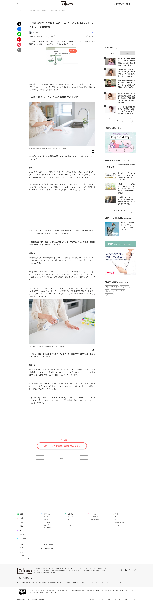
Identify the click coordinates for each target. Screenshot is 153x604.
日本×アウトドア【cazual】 (64, 582)
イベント (70, 525)
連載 (21, 522)
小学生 (117, 525)
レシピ (22, 534)
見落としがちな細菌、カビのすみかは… (62, 446)
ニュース (23, 538)
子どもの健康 (95, 519)
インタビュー (124, 287)
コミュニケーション (26, 558)
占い (21, 530)
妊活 (116, 517)
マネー (22, 550)
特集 (21, 518)
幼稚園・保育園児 (120, 522)
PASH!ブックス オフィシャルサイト (115, 582)
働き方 (46, 517)
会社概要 (133, 599)
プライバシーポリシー (123, 599)
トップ (19, 10)
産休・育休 (47, 525)
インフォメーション (50, 544)
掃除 (52, 36)
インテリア (23, 555)
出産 (116, 519)
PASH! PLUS (38, 582)
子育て (117, 514)
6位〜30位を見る (120, 121)
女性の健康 (94, 517)
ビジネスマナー (48, 522)
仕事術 (46, 519)
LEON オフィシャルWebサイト (81, 582)
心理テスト (109, 295)
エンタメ (71, 514)
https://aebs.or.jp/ (59, 593)
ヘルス (93, 514)
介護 (107, 291)
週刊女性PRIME (21, 582)
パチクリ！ (92, 582)
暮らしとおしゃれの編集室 (49, 582)
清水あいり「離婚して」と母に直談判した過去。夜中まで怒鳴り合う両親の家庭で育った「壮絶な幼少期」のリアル (126, 98)
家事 (21, 547)
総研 (21, 514)
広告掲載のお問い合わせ (122, 4)
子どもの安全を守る (111, 287)
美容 (21, 553)
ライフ (25, 10)
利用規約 (92, 599)
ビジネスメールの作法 (118, 291)
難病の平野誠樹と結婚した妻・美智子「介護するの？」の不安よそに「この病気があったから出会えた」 (126, 85)
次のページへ (84, 457)
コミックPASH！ (100, 582)
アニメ (70, 522)
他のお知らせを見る (120, 210)
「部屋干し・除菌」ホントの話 (38, 36)
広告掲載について (50, 548)
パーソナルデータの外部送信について (106, 599)
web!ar (28, 582)
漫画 (21, 526)
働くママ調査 (48, 528)
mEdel (32, 582)
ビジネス (47, 514)
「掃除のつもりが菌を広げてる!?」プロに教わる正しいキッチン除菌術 (47, 10)
